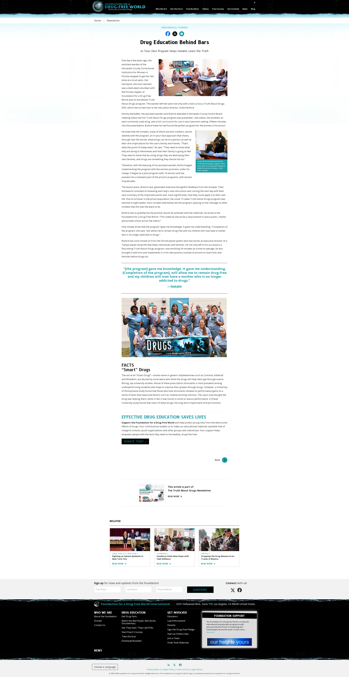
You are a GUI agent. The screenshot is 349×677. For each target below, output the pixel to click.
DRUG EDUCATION (134, 612)
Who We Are (161, 9)
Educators (172, 616)
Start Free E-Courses (132, 632)
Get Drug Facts (129, 616)
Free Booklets (192, 9)
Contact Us (99, 625)
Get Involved (233, 9)
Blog (253, 9)
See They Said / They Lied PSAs (137, 627)
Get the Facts (176, 9)
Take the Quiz (129, 636)
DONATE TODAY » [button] (135, 441)
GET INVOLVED (177, 612)
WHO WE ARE (103, 612)
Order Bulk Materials (178, 642)
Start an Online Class (178, 633)
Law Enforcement (176, 620)
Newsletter (113, 20)
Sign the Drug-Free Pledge (181, 629)
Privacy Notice (153, 669)
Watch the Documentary (139, 622)
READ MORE (173, 496)
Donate (98, 620)
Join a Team (173, 638)
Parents (171, 625)
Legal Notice (196, 669)
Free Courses (218, 9)
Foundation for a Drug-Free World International (135, 604)
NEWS (98, 650)
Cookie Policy (168, 669)
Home (98, 20)
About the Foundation (105, 616)
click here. (210, 632)
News (245, 9)
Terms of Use (182, 669)
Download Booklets (132, 640)
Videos (205, 9)
